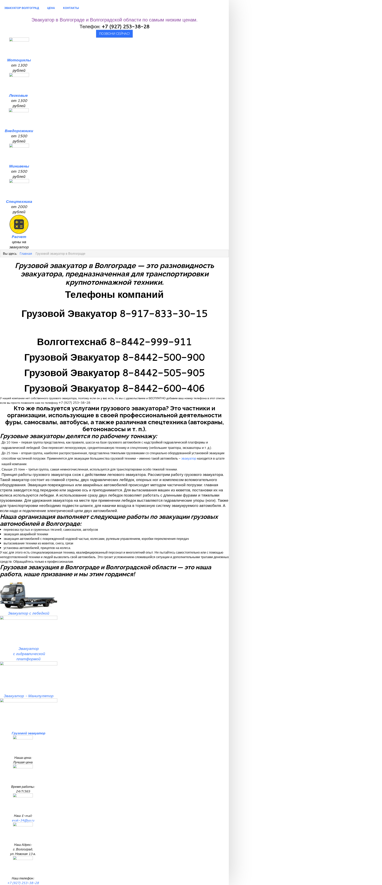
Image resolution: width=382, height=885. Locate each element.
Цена (51, 8)
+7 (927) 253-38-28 (23, 882)
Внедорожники (19, 130)
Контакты (71, 8)
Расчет (19, 236)
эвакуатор (188, 458)
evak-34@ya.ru (23, 820)
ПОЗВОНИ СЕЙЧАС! (114, 34)
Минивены (19, 166)
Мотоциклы (19, 60)
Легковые (19, 95)
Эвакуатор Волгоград (21, 8)
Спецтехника (19, 201)
